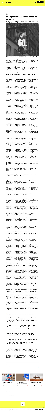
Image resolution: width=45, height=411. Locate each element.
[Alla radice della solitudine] (36, 377)
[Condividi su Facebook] (6, 364)
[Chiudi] (43, 409)
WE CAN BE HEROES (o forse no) (8, 383)
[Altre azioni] (38, 14)
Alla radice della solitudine (36, 382)
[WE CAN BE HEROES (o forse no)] (8, 377)
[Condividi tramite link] (13, 364)
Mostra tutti (41, 371)
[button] (35, 2)
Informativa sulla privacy (6, 409)
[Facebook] (43, 405)
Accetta (41, 409)
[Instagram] (43, 407)
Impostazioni (36, 409)
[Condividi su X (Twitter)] (8, 364)
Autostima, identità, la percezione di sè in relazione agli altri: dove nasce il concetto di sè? (22, 383)
